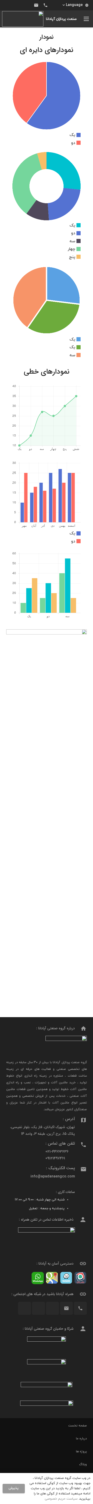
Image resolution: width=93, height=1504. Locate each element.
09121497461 (55, 1158)
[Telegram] (17, 5)
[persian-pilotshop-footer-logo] (46, 1368)
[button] (75, 5)
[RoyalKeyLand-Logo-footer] (46, 1407)
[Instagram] (27, 5)
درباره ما (81, 1439)
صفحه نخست (77, 1426)
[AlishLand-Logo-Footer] (46, 1389)
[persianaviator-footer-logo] (46, 1345)
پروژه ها (81, 1451)
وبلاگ (83, 1464)
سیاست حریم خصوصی (61, 1499)
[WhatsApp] (8, 5)
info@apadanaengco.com (52, 1176)
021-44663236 (56, 1151)
